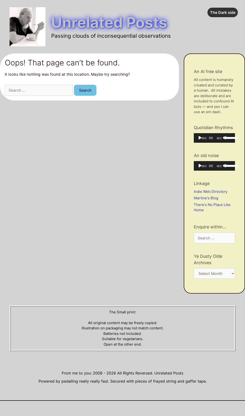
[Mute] (225, 138)
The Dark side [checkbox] (222, 12)
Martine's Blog (206, 198)
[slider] (229, 137)
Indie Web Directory (210, 191)
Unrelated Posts (109, 23)
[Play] (200, 138)
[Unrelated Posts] (27, 26)
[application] (214, 138)
